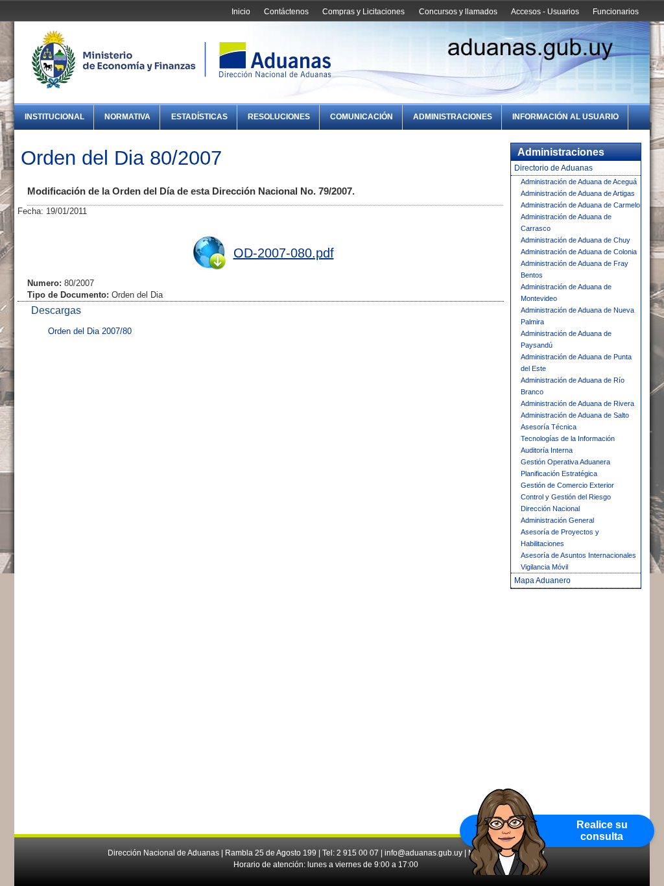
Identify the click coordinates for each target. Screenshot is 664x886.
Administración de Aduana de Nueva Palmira (577, 316)
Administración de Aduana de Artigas (578, 193)
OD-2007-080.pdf (283, 253)
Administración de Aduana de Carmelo (580, 205)
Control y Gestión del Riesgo (566, 497)
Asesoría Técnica (548, 427)
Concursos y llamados (458, 11)
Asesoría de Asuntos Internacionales (578, 555)
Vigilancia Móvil (544, 567)
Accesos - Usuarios (545, 11)
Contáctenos (286, 11)
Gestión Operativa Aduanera (565, 462)
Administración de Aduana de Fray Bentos (574, 269)
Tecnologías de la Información (568, 438)
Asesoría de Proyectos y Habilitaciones (560, 537)
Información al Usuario (565, 116)
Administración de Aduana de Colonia (579, 252)
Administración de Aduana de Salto (575, 415)
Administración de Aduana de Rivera (577, 403)
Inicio (240, 11)
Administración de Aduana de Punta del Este (576, 362)
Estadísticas (199, 116)
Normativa (127, 116)
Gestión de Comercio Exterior (567, 485)
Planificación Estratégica (559, 473)
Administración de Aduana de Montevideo (566, 292)
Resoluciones (279, 116)
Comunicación (361, 116)
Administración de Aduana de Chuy (575, 240)
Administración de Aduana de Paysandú (566, 339)
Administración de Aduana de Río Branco (572, 386)
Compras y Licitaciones (363, 11)
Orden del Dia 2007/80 (90, 331)
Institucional (54, 116)
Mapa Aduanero (542, 580)
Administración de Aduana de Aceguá (579, 182)
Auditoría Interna (547, 450)
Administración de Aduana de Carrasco (566, 222)
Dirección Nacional (550, 508)
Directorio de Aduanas (553, 168)
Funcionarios (616, 11)
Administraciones (452, 116)
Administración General (557, 520)
